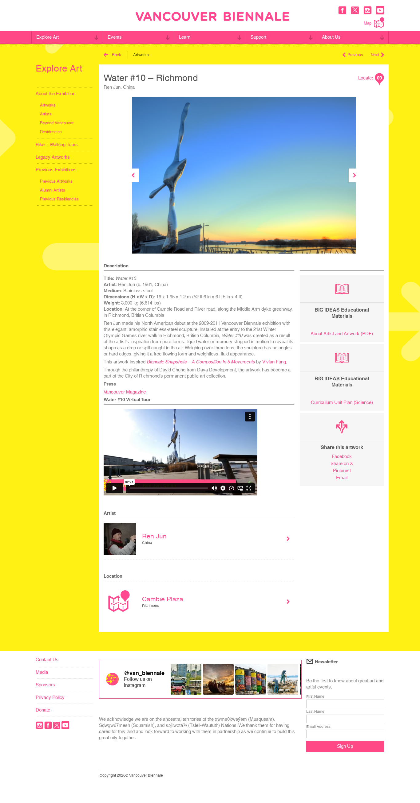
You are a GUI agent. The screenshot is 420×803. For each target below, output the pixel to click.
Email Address (318, 726)
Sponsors (45, 684)
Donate (43, 709)
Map (367, 23)
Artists (46, 114)
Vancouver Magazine (125, 391)
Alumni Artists (52, 190)
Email (341, 477)
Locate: (370, 77)
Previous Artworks (56, 181)
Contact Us (47, 659)
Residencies (51, 132)
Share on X (342, 463)
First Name (315, 696)
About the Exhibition (55, 93)
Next (375, 54)
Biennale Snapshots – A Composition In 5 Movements (201, 361)
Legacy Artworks (53, 157)
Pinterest (342, 470)
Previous (355, 54)
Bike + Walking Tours (57, 144)
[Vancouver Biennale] (212, 17)
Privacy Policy (50, 697)
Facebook (342, 456)
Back (116, 54)
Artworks (48, 105)
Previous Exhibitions (56, 169)
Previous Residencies (59, 199)
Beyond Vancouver (56, 123)
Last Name (315, 711)
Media (42, 672)
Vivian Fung (274, 361)
